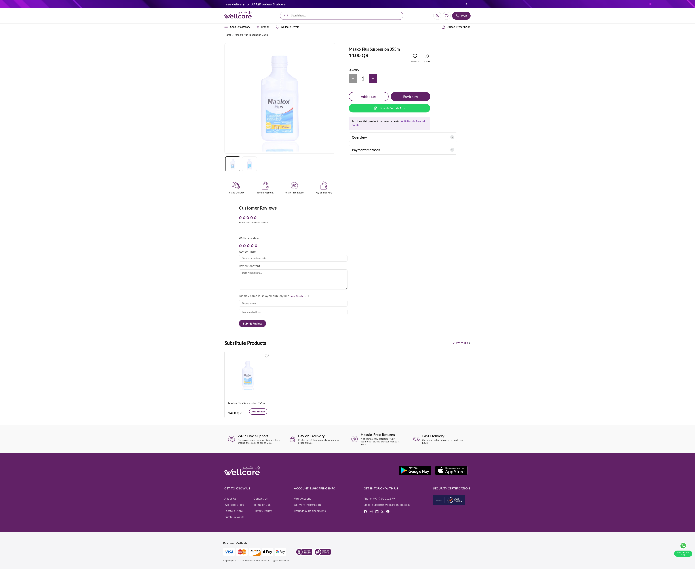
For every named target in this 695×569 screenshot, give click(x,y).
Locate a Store (233, 510)
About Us (230, 498)
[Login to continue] (415, 57)
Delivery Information (307, 504)
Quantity (354, 70)
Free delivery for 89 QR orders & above (254, 4)
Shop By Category (240, 26)
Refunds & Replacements (310, 510)
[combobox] (341, 16)
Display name (248, 295)
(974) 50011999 (384, 498)
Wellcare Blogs (234, 504)
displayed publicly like (274, 295)
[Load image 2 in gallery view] (249, 163)
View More (461, 342)
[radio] (241, 245)
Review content (249, 265)
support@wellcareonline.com (391, 504)
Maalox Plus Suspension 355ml (247, 403)
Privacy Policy (263, 510)
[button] (467, 4)
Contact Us (261, 498)
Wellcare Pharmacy (256, 560)
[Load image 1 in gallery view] (232, 163)
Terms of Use (262, 504)
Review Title (247, 251)
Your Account (302, 498)
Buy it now (410, 97)
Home (227, 34)
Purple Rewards (234, 517)
